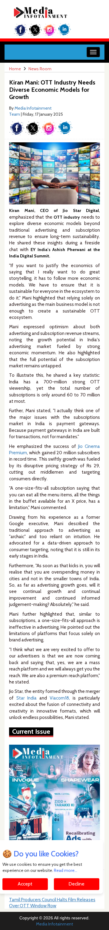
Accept (25, 884)
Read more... (65, 870)
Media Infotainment (54, 924)
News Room (39, 68)
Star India (26, 698)
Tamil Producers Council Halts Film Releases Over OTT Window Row (52, 902)
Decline (76, 884)
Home (15, 68)
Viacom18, (60, 698)
